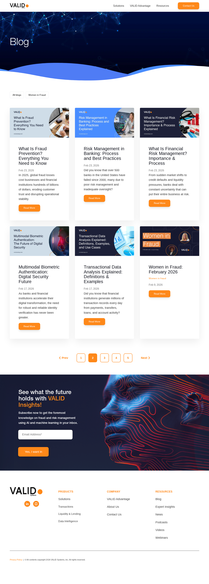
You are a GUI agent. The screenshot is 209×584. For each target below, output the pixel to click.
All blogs (17, 95)
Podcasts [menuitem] (161, 522)
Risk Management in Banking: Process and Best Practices (104, 153)
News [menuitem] (159, 514)
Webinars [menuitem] (161, 537)
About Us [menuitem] (113, 506)
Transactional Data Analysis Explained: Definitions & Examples (103, 274)
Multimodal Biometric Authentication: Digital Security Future (39, 274)
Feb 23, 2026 (26, 170)
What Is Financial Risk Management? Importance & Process (168, 156)
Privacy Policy (16, 560)
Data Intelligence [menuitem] (68, 521)
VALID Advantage (140, 5)
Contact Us (188, 6)
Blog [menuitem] (158, 499)
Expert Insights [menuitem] (165, 506)
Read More (29, 208)
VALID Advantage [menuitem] (118, 499)
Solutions (118, 5)
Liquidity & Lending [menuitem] (69, 513)
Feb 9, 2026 (156, 284)
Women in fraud (157, 278)
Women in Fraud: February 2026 (166, 269)
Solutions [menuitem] (64, 499)
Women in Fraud (37, 95)
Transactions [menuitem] (65, 506)
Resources (162, 5)
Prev (65, 357)
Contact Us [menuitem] (114, 514)
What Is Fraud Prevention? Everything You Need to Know (33, 156)
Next (144, 357)
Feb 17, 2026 (26, 288)
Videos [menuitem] (159, 530)
